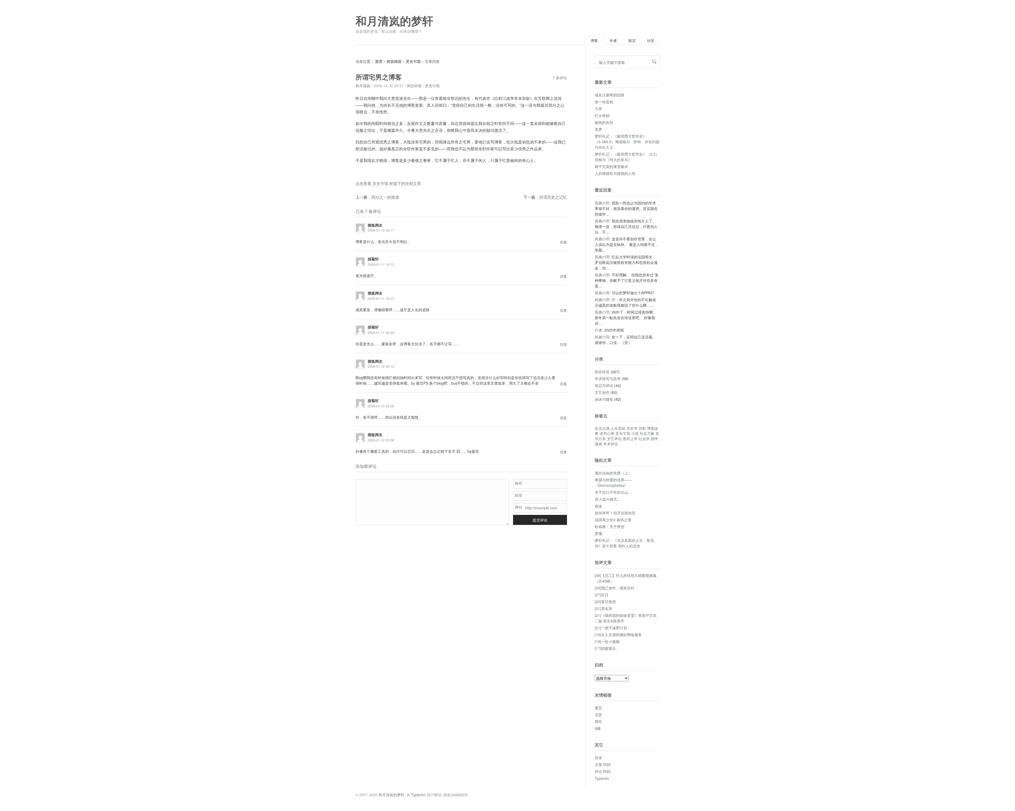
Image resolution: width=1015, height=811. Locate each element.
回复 (563, 242)
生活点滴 (602, 428)
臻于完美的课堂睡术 (611, 166)
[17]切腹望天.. (606, 648)
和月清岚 (363, 85)
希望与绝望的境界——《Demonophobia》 (613, 482)
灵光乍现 (413, 61)
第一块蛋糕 (604, 101)
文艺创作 (602, 392)
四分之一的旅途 (385, 197)
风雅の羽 (602, 203)
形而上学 (630, 438)
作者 (613, 40)
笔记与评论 (604, 385)
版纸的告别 (604, 122)
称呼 (518, 483)
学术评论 (610, 443)
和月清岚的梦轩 (394, 21)
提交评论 (540, 520)
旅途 (598, 506)
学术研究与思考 (608, 378)
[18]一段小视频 (607, 641)
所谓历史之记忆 (553, 197)
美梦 (598, 129)
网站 (518, 507)
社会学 (644, 438)
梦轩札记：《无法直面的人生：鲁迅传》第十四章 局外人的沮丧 (624, 543)
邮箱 (518, 495)
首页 (378, 61)
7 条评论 (560, 77)
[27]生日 (601, 594)
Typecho (602, 778)
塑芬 (598, 721)
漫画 (598, 443)
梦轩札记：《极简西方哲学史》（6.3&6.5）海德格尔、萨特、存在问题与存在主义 (627, 141)
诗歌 (642, 428)
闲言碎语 (394, 61)
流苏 (598, 714)
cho (458, 794)
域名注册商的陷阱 (609, 94)
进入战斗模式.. (607, 499)
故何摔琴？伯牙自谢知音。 (617, 512)
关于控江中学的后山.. (612, 492)
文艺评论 (614, 438)
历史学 (632, 428)
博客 (594, 40)
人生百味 (618, 428)
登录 (598, 757)
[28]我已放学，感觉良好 (614, 587)
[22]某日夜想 (605, 601)
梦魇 (598, 533)
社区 (650, 40)
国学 (654, 438)
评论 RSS (603, 771)
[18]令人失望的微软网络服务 (618, 634)
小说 (635, 433)
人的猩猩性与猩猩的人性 (615, 173)
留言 (632, 40)
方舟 (598, 108)
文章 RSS (603, 764)
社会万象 (647, 433)
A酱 (598, 728)
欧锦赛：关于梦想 (609, 526)
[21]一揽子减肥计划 (611, 627)
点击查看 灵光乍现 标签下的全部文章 (388, 183)
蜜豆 (598, 707)
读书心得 (606, 433)
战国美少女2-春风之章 (613, 519)
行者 (598, 330)
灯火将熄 (602, 115)
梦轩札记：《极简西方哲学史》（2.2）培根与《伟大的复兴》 (627, 156)
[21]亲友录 (603, 608)
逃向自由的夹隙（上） (613, 473)
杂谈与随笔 (604, 399)
